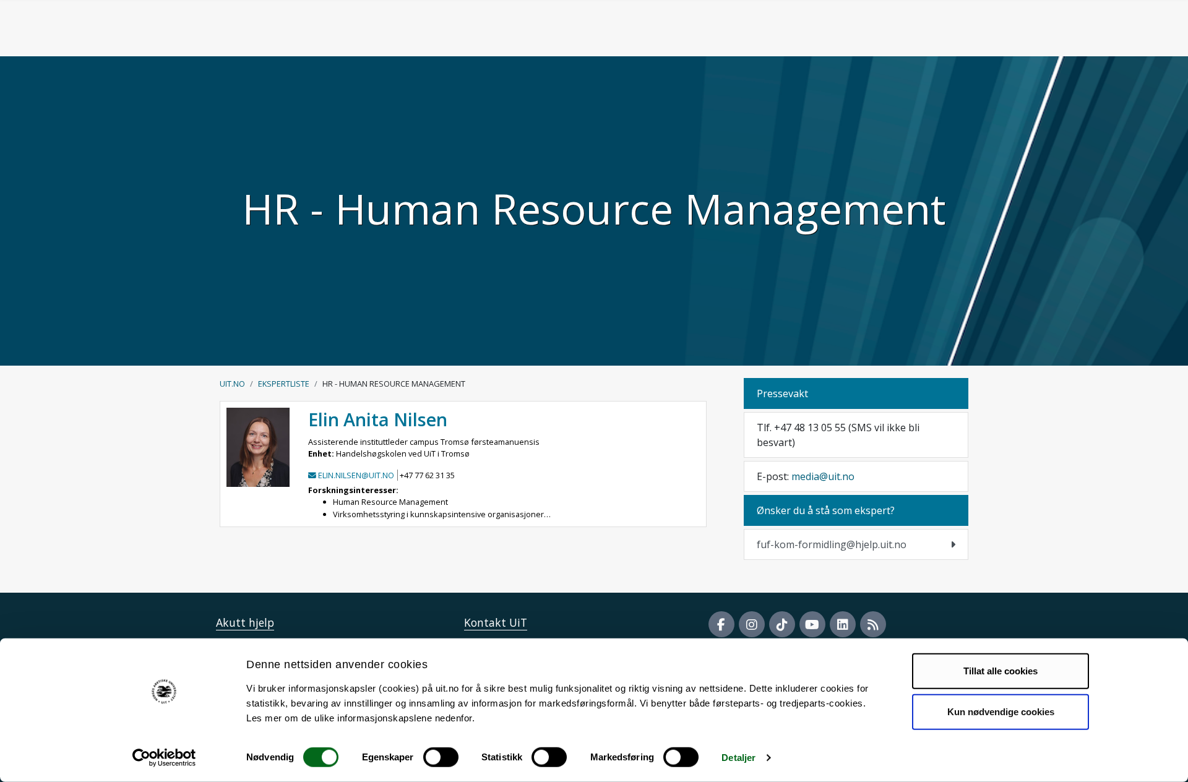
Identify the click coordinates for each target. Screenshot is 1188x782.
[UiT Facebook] (721, 624)
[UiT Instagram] (752, 624)
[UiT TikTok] (782, 624)
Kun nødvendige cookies (1000, 711)
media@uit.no (822, 476)
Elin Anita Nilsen (377, 419)
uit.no (232, 383)
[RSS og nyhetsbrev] (873, 624)
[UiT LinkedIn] (843, 624)
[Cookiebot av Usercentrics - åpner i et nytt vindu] (164, 758)
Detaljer (738, 757)
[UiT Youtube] (812, 624)
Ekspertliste (283, 383)
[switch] (440, 757)
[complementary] (856, 544)
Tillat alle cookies (1000, 671)
